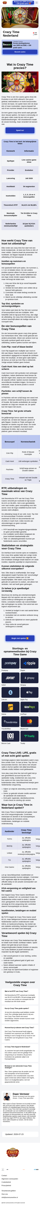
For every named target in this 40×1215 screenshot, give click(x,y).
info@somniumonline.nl (10, 1197)
